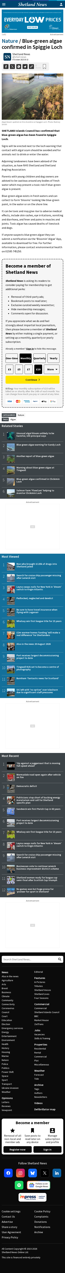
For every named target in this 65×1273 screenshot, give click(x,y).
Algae (13, 419)
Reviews (6, 1106)
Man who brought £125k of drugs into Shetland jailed (36, 565)
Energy (5, 1032)
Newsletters (40, 1096)
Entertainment (9, 1036)
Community (7, 1000)
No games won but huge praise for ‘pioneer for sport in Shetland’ (35, 890)
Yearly (53, 358)
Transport (7, 1083)
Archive (38, 1085)
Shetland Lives (41, 994)
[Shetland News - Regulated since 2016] (33, 1197)
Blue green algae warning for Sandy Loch (38, 444)
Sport (5, 1080)
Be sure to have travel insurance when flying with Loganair (36, 611)
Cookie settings (11, 1211)
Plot (36, 1060)
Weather (6, 1091)
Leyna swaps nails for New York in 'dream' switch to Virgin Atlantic (39, 588)
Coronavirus (8, 1008)
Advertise (7, 1221)
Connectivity (8, 1004)
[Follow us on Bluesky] (32, 1173)
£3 (9, 369)
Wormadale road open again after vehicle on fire (38, 776)
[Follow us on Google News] (38, 1185)
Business (6, 992)
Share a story (9, 1227)
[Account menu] (61, 4)
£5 (19, 369)
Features (39, 978)
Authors (38, 1093)
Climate (6, 996)
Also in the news (10, 976)
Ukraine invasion (10, 1087)
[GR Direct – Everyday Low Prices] (32, 21)
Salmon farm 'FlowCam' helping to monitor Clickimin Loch (35, 492)
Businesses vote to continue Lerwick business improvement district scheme (37, 867)
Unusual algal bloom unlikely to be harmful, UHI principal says (35, 434)
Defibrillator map (44, 1109)
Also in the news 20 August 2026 (33, 644)
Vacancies (39, 1034)
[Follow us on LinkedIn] (57, 1173)
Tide (36, 1078)
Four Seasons (41, 998)
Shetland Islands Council (46, 1012)
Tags (36, 1089)
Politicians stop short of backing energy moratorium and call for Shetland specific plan (38, 800)
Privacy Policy (10, 1237)
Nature (10, 40)
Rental (37, 1052)
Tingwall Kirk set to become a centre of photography (37, 668)
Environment (8, 1040)
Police (5, 1064)
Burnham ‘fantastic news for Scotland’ (37, 678)
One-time (12, 358)
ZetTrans (39, 1024)
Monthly (25, 358)
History (5, 1048)
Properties (40, 1044)
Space (5, 1076)
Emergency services (12, 1028)
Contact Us (8, 1216)
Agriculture (7, 980)
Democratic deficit (26, 786)
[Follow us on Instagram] (20, 1173)
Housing (6, 1052)
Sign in (47, 1149)
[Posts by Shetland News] (7, 57)
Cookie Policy (42, 1211)
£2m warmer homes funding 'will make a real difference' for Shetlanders (38, 634)
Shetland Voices (42, 990)
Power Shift (8, 1072)
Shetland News (21, 54)
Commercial (41, 1004)
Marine (5, 1056)
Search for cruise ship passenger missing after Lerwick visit (38, 576)
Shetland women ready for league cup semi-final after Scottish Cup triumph (36, 879)
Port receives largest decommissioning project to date (37, 657)
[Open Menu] (4, 4)
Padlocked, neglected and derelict (34, 598)
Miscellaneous (41, 1064)
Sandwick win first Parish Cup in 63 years (38, 808)
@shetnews (19, 57)
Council (5, 1012)
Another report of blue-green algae (35, 456)
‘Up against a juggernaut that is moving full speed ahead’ (38, 764)
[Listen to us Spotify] (19, 1185)
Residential (40, 1048)
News (5, 972)
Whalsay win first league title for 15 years (39, 621)
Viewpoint (7, 1110)
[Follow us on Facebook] (8, 1173)
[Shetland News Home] (32, 6)
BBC (36, 1016)
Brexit (5, 988)
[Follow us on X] (44, 1173)
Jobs (37, 1030)
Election (6, 1024)
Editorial (38, 971)
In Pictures (39, 982)
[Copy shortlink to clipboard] (31, 66)
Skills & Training (42, 1038)
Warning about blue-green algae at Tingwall (35, 469)
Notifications (42, 1227)
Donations (40, 1221)
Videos (38, 1103)
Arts (4, 984)
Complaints (41, 1216)
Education (7, 1020)
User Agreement (11, 1232)
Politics (5, 1068)
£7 (28, 369)
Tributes (38, 986)
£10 (38, 369)
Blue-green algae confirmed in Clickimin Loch (38, 480)
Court (4, 1016)
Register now (17, 1149)
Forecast (39, 1074)
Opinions (7, 1098)
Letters (5, 1102)
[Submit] (59, 959)
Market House (41, 1020)
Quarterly (39, 358)
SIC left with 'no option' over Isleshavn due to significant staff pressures (37, 691)
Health (5, 1044)
